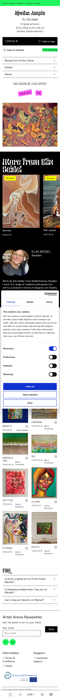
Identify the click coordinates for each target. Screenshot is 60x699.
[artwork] (15, 410)
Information (11, 653)
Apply (8, 665)
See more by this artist (30, 83)
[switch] (53, 357)
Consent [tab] (11, 302)
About (8, 74)
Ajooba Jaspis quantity (30, 31)
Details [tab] (30, 302)
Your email (8, 628)
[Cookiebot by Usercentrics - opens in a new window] (44, 294)
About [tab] (49, 302)
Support (39, 653)
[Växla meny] (51, 695)
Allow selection (30, 395)
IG (12, 642)
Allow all (30, 386)
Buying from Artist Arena (19, 60)
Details (9, 67)
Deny (30, 403)
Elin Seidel (32, 19)
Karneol (7, 230)
